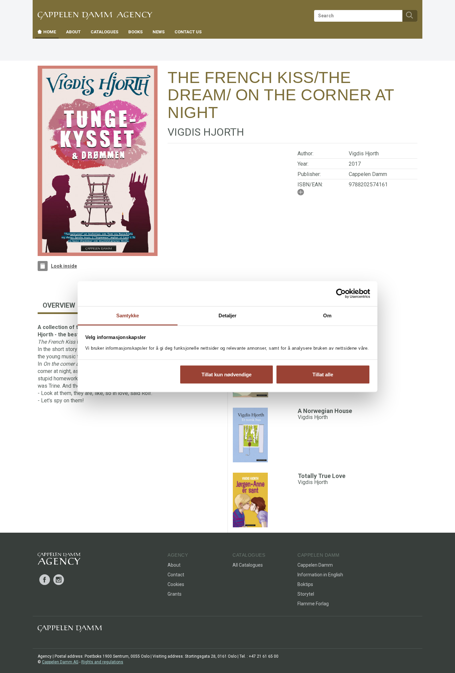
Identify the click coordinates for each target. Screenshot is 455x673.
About (174, 565)
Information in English (320, 574)
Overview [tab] (59, 305)
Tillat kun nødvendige (226, 374)
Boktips (305, 584)
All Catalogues (247, 565)
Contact (176, 574)
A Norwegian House (325, 410)
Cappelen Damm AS (60, 662)
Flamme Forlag (313, 603)
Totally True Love (321, 475)
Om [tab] (327, 315)
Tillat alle (322, 374)
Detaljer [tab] (228, 315)
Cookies (176, 584)
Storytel (305, 594)
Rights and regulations (102, 662)
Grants (175, 594)
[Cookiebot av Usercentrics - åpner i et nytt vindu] (341, 294)
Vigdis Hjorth (364, 153)
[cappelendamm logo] (70, 630)
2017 (355, 164)
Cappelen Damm (368, 174)
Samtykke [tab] (127, 315)
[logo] (59, 560)
